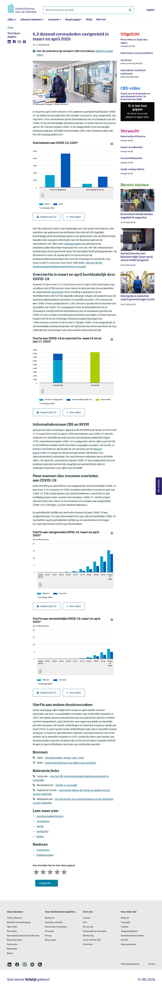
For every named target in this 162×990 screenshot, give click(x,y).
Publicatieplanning (130, 964)
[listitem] (9, 42)
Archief (124, 940)
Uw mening (159, 486)
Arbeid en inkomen (31, 20)
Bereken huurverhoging (18, 922)
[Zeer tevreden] (64, 871)
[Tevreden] (57, 871)
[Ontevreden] (43, 871)
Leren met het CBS (92, 940)
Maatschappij (72, 20)
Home (10, 28)
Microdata (12, 931)
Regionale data (14, 940)
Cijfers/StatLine (14, 918)
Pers (85, 922)
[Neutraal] (50, 871)
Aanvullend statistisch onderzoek (23, 936)
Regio (89, 19)
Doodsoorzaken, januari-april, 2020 (64, 758)
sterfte (40, 826)
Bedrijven (49, 918)
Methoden (12, 949)
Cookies (124, 927)
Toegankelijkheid (129, 931)
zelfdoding (42, 831)
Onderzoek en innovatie (94, 931)
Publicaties (12, 944)
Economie (53, 20)
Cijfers (11, 20)
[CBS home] (22, 8)
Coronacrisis (43, 850)
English (150, 10)
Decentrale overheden (56, 927)
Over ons (101, 19)
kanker (40, 836)
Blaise (10, 953)
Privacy (48, 936)
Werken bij (88, 936)
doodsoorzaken (72, 244)
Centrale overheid (53, 922)
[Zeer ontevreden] (36, 871)
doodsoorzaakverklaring (50, 816)
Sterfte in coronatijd (66, 785)
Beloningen (50, 940)
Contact (86, 918)
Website (125, 918)
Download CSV (48, 217)
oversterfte (57, 292)
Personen (49, 931)
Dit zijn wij (88, 927)
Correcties (88, 944)
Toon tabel (75, 217)
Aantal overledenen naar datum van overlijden (70, 763)
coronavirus (43, 821)
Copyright (125, 922)
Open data (12, 927)
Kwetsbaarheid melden (132, 936)
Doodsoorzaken (45, 855)
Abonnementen (128, 944)
